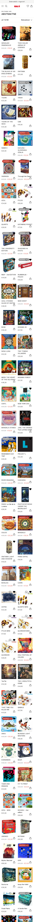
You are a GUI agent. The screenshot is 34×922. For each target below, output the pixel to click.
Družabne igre (6, 11)
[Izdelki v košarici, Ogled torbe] (31, 6)
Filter (6, 20)
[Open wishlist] (28, 6)
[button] (26, 20)
